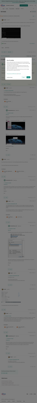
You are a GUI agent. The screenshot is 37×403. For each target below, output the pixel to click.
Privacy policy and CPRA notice (12, 73)
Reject (24, 77)
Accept (28, 77)
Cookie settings (9, 77)
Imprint (19, 73)
